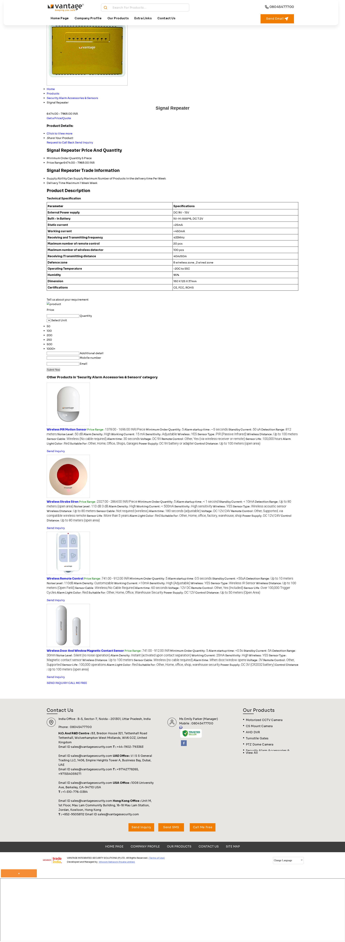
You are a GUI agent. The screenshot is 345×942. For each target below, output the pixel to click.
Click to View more (59, 133)
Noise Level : (70, 434)
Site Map (233, 846)
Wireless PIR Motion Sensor (67, 429)
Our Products (118, 18)
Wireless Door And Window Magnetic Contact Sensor (85, 650)
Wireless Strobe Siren (63, 501)
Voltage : (150, 439)
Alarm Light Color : (144, 515)
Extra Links (143, 18)
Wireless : (187, 434)
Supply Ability (57, 178)
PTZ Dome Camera (259, 744)
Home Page (60, 18)
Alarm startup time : (206, 429)
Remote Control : (203, 439)
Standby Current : (244, 429)
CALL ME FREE (77, 683)
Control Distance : (227, 443)
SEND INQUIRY (57, 683)
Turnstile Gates (257, 738)
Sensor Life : (263, 439)
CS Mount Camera (259, 726)
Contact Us (166, 18)
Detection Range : (269, 578)
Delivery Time (56, 183)
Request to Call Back (60, 142)
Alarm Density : (97, 434)
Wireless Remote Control (65, 578)
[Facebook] (184, 745)
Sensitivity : (161, 434)
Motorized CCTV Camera (264, 720)
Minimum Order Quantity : (165, 429)
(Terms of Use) (157, 858)
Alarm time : (123, 439)
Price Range (55, 162)
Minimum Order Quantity (64, 158)
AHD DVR (253, 732)
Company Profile (88, 18)
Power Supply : (166, 443)
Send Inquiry (84, 142)
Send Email (275, 19)
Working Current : (128, 434)
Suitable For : (104, 443)
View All (252, 753)
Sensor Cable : (77, 439)
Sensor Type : (221, 434)
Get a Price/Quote (59, 118)
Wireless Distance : (272, 434)
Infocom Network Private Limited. (117, 861)
